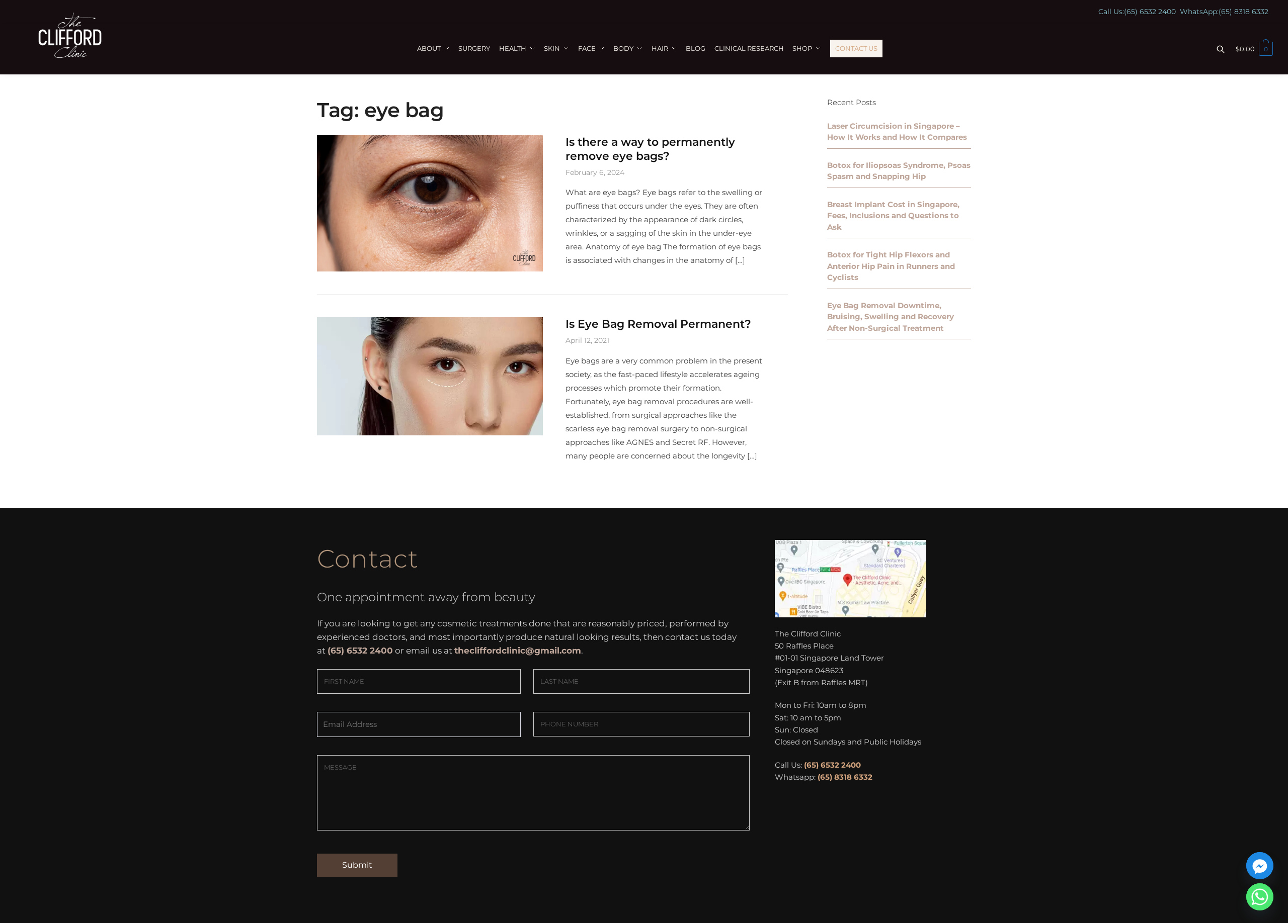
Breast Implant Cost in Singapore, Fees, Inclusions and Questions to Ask (893, 216)
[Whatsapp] (1259, 896)
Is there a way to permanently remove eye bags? (650, 149)
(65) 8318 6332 (1243, 11)
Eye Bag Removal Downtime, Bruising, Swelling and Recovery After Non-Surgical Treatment (890, 317)
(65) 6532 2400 (1150, 11)
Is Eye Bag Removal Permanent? (658, 324)
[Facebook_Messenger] (1259, 865)
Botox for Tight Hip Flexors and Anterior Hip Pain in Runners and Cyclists (891, 266)
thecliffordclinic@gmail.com (517, 650)
